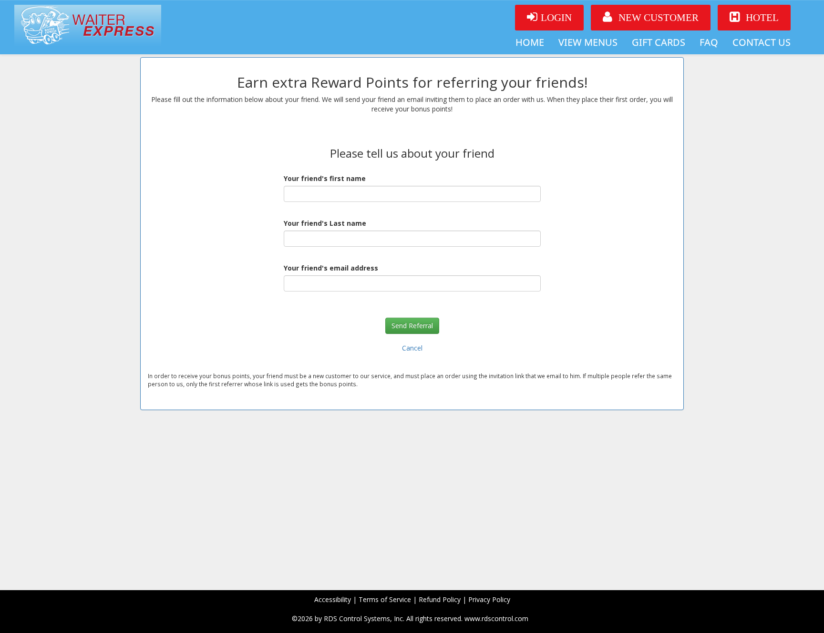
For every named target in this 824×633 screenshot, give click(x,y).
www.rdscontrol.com (496, 618)
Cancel (412, 347)
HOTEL (761, 17)
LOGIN (556, 17)
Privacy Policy (489, 599)
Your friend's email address (331, 267)
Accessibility (332, 599)
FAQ (709, 42)
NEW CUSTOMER (657, 17)
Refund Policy (440, 599)
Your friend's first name (325, 178)
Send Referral (412, 325)
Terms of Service (385, 599)
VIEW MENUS (588, 42)
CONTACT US (761, 42)
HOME (529, 42)
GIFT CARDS (658, 42)
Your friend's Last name (325, 223)
